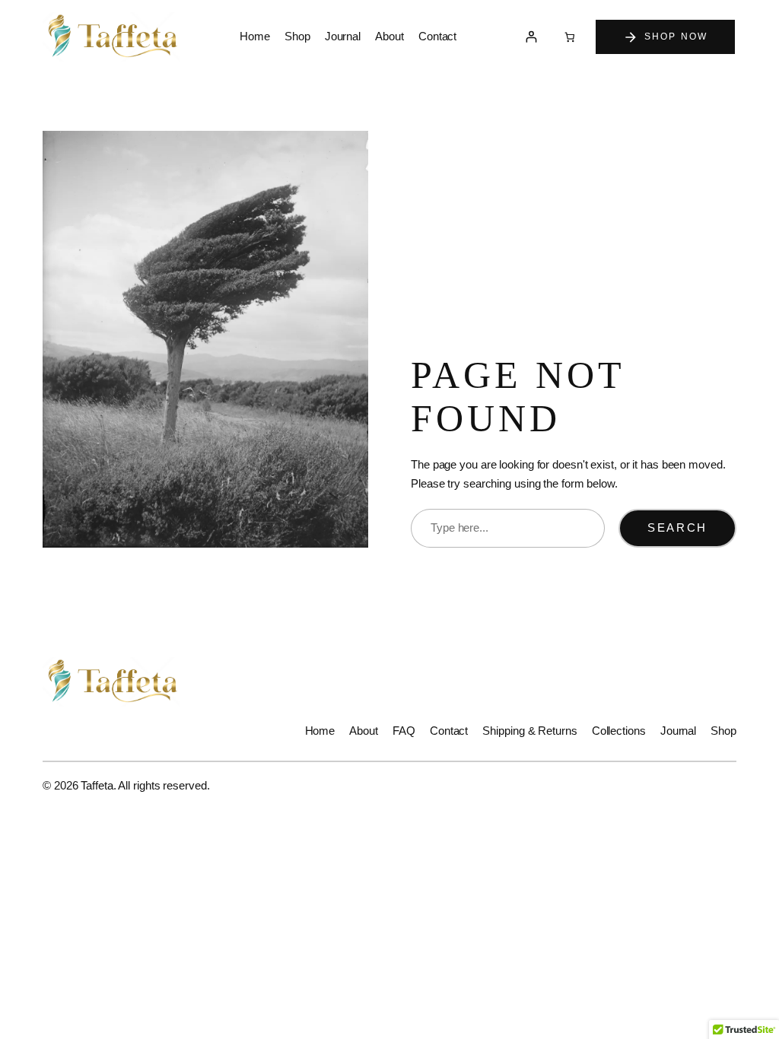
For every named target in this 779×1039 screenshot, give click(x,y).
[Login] (531, 37)
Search (677, 528)
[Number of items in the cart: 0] (569, 36)
